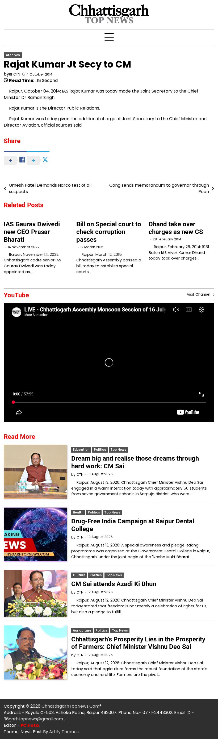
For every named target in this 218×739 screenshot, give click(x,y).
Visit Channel (199, 294)
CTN (16, 74)
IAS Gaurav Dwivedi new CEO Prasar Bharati (32, 231)
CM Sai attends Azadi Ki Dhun (113, 584)
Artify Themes (64, 732)
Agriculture (82, 630)
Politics (100, 450)
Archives (13, 55)
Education (81, 450)
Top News (118, 450)
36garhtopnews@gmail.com (34, 719)
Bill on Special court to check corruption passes (108, 231)
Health (78, 512)
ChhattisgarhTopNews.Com (70, 706)
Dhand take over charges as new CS (176, 228)
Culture (79, 575)
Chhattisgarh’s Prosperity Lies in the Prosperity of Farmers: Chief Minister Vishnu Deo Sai (138, 643)
